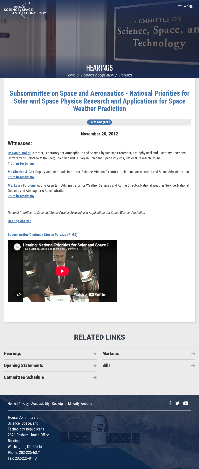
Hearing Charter (19, 221)
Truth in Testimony (21, 163)
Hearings (99, 68)
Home (71, 75)
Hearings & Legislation (97, 75)
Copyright (59, 403)
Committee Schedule (24, 377)
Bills (106, 365)
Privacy (23, 403)
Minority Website (80, 403)
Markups (110, 353)
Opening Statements (23, 365)
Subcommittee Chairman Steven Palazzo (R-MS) (42, 235)
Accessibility (40, 403)
